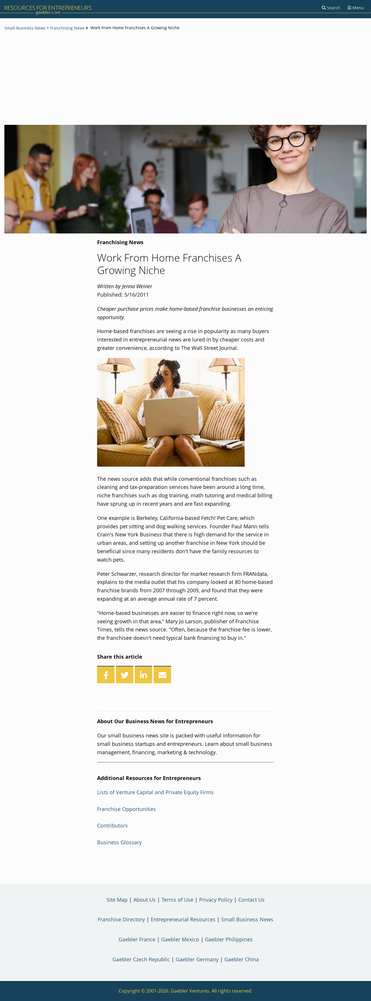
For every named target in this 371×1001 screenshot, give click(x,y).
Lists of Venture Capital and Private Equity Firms (155, 792)
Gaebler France (137, 939)
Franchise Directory (121, 919)
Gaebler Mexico (180, 939)
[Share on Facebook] (105, 674)
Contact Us (251, 899)
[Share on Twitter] (124, 674)
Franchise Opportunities (126, 808)
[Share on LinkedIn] (143, 674)
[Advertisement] (185, 78)
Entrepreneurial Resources (183, 919)
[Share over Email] (162, 674)
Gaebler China (241, 959)
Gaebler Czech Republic (141, 959)
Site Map (117, 899)
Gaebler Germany (197, 959)
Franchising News (67, 28)
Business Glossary (119, 842)
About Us (144, 899)
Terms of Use (177, 899)
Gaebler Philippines (229, 939)
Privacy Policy (215, 899)
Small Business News (25, 28)
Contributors (112, 825)
